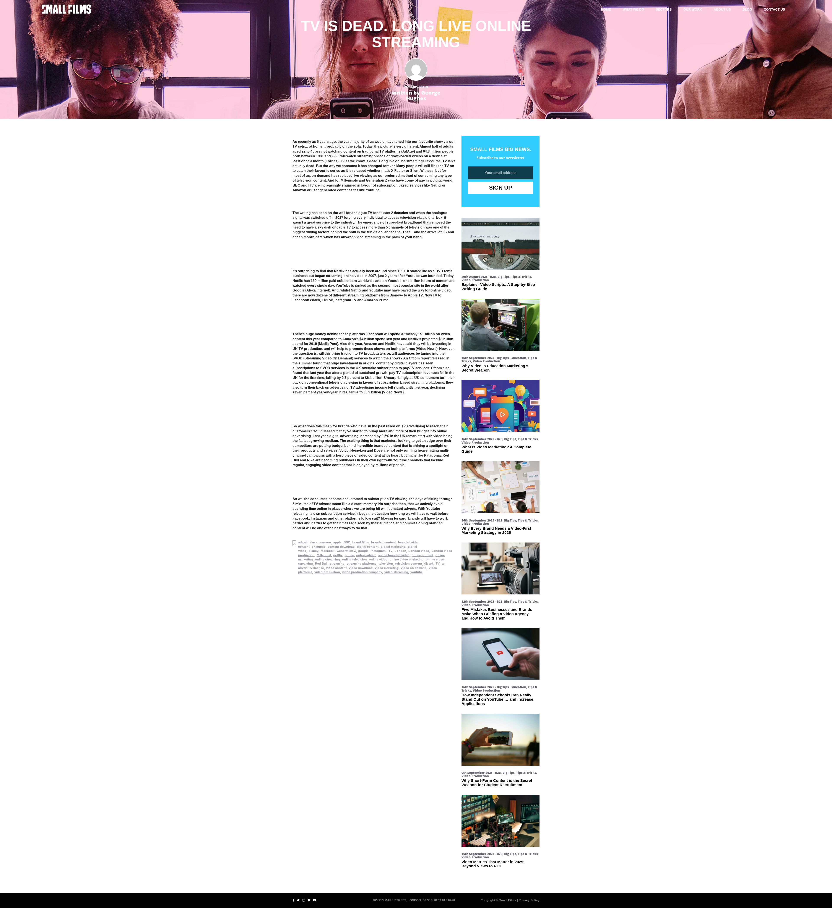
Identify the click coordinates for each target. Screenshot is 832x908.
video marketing (387, 568)
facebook (328, 550)
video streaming (396, 572)
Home (606, 9)
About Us (722, 9)
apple (337, 542)
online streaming (327, 559)
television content (408, 563)
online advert (366, 555)
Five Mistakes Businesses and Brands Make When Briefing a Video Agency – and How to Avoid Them (497, 613)
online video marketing (407, 559)
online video (378, 559)
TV (438, 563)
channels (318, 546)
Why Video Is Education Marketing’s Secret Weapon (495, 368)
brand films (360, 542)
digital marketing (393, 546)
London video (418, 550)
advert (302, 542)
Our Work (692, 9)
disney (313, 550)
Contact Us (774, 9)
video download (361, 568)
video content (336, 568)
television (386, 563)
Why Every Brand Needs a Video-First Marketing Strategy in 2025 (496, 530)
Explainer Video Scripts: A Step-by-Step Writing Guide (498, 286)
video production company (362, 572)
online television (354, 559)
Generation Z (346, 550)
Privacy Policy (529, 900)
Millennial (324, 555)
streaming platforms (361, 563)
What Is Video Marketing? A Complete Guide (496, 449)
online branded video (394, 555)
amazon (325, 542)
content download (341, 546)
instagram (378, 550)
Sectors (664, 9)
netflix (338, 555)
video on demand (414, 568)
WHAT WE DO (633, 9)
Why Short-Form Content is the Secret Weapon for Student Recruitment (497, 782)
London (400, 550)
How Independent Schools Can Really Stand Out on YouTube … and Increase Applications (497, 699)
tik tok (429, 563)
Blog (747, 9)
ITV (390, 550)
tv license (317, 568)
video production (327, 572)
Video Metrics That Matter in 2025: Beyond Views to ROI (493, 864)
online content (422, 555)
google (363, 550)
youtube (416, 572)
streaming (337, 563)
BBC (347, 542)
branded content (383, 542)
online (349, 555)
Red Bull (321, 563)
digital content (368, 546)
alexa (313, 542)
